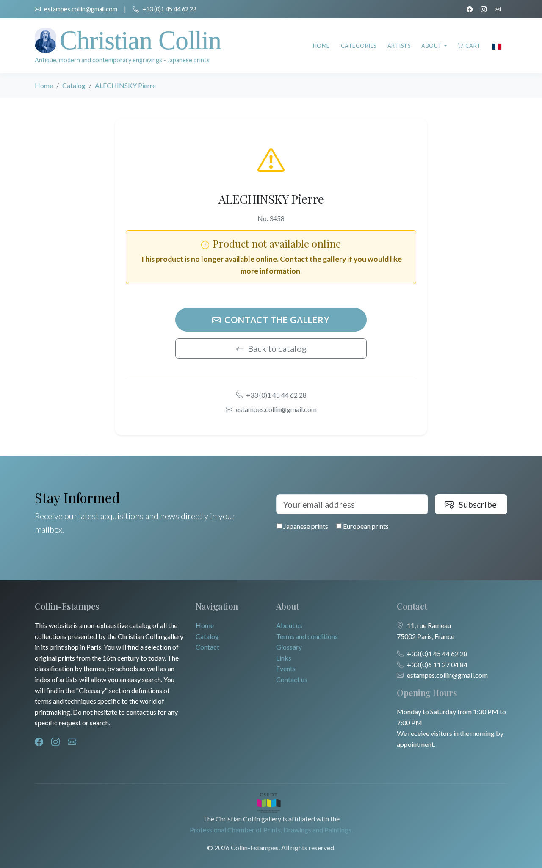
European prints (365, 526)
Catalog (74, 85)
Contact (207, 647)
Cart (473, 45)
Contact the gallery (277, 320)
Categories (358, 45)
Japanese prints (305, 526)
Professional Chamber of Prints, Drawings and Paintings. (271, 830)
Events (286, 668)
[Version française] (497, 46)
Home (321, 45)
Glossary (289, 647)
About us (289, 625)
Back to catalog (277, 348)
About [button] (432, 45)
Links (283, 658)
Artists (399, 45)
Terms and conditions (307, 636)
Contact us (291, 679)
